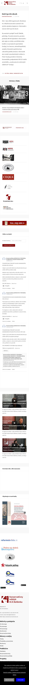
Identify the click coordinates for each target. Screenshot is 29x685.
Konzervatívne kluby (7, 16)
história (7, 73)
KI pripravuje (3, 626)
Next (25, 513)
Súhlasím (20, 680)
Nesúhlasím (9, 680)
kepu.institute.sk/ (18, 345)
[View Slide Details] (19, 513)
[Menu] (2, 3)
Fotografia (7, 285)
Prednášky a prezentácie (6, 641)
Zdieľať (13, 288)
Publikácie (2, 651)
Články (2, 639)
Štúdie (1, 646)
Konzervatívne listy (5, 653)
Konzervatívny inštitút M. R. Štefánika (16, 258)
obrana (11, 73)
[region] (14, 513)
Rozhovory (3, 643)
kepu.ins (8, 283)
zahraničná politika (18, 73)
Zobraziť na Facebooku (6, 288)
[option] (14, 100)
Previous (4, 513)
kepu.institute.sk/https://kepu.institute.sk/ (11, 307)
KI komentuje (3, 628)
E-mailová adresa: (6, 240)
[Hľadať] (27, 3)
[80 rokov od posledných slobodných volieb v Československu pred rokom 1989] (14, 95)
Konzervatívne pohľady (6, 656)
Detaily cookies (7, 672)
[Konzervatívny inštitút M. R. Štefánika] (10, 4)
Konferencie (3, 631)
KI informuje (3, 624)
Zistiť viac (6, 350)
